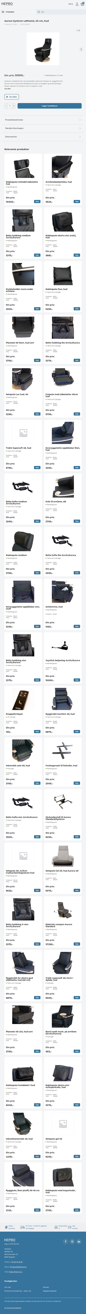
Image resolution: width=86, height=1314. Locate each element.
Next (81, 49)
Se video (13, 97)
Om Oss (7, 1287)
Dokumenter (11, 137)
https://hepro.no (15, 1272)
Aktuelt (46, 1287)
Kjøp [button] (37, 201)
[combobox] (61, 11)
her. (60, 1301)
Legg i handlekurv (50, 106)
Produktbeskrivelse (14, 120)
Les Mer (7, 89)
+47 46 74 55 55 (17, 1262)
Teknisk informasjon (14, 128)
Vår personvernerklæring (12, 1308)
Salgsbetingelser (50, 1291)
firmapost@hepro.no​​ (18, 1267)
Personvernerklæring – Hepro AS (17, 1291)
